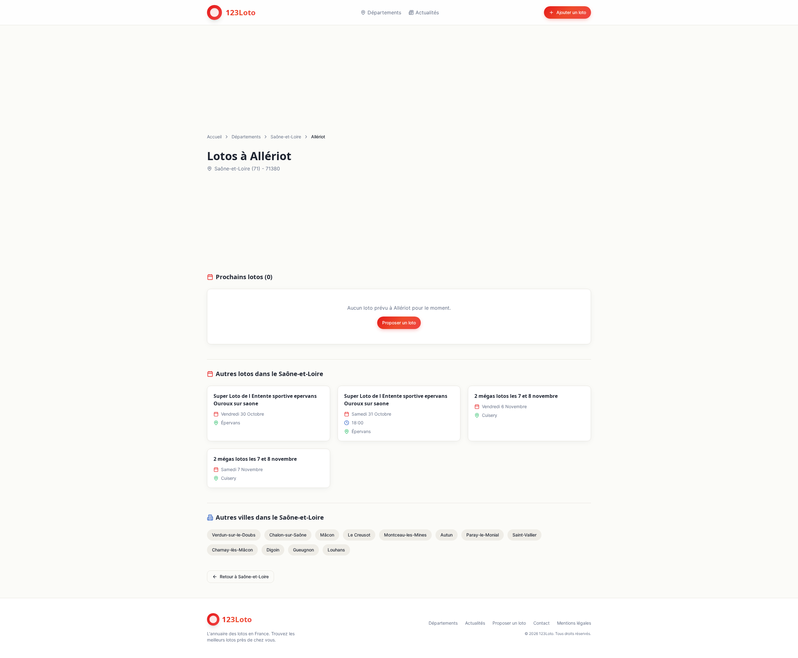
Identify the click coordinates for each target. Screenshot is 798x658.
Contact (541, 623)
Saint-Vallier (524, 534)
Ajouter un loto (571, 12)
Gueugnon (303, 549)
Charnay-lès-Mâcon (232, 549)
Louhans (336, 549)
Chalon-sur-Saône (287, 534)
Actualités (427, 12)
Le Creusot (359, 534)
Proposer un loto (399, 322)
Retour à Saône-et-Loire (244, 576)
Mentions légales (574, 623)
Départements (384, 12)
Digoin (273, 549)
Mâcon (327, 534)
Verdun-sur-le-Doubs (234, 534)
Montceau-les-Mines (405, 534)
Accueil (214, 136)
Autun (446, 534)
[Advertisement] (399, 72)
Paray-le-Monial (482, 534)
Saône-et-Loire (286, 136)
